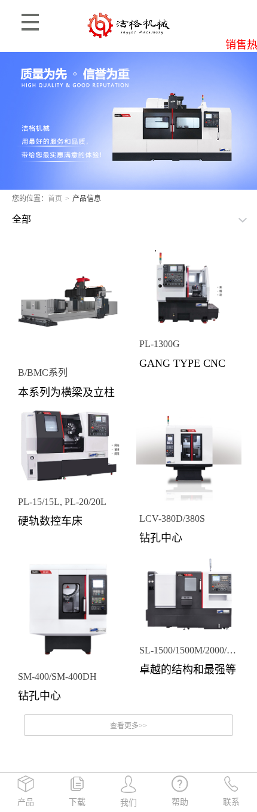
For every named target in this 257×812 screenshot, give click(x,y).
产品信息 (86, 198)
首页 (55, 198)
